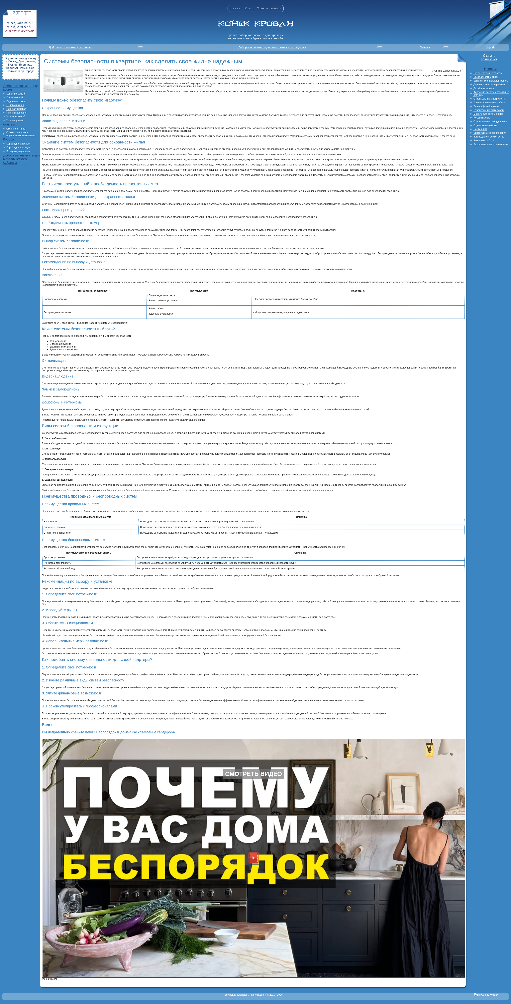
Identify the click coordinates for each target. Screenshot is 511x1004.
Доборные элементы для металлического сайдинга (272, 47)
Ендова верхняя (15, 101)
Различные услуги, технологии (490, 144)
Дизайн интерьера (484, 88)
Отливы (425, 47)
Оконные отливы (16, 128)
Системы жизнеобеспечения (489, 132)
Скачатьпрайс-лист (489, 57)
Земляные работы (483, 140)
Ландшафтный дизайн (486, 106)
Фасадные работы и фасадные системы (491, 93)
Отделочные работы (485, 125)
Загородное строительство (488, 136)
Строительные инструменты (489, 98)
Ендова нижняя (15, 105)
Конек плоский (14, 97)
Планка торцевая (16, 109)
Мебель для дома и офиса (488, 114)
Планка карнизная (16, 112)
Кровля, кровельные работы (489, 102)
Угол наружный (15, 120)
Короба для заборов (18, 143)
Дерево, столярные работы (489, 84)
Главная (235, 8)
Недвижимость (481, 117)
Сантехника (480, 129)
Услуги (260, 8)
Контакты (275, 8)
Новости (490, 69)
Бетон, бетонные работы (487, 73)
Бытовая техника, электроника (490, 80)
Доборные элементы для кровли (70, 47)
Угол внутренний (15, 116)
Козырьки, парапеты (18, 151)
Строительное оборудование (490, 121)
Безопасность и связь (485, 77)
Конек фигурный (15, 93)
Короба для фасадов (18, 147)
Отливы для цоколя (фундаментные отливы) (20, 134)
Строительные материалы (488, 110)
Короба (490, 47)
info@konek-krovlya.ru (19, 30)
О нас (248, 8)
